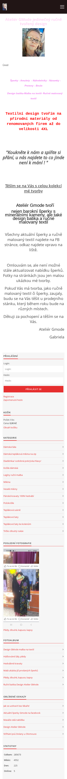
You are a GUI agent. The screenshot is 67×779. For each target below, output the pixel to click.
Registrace (8, 396)
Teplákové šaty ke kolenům (17, 524)
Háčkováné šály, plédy (14, 656)
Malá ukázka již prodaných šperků (20, 670)
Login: (6, 363)
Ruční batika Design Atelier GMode (20, 684)
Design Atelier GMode (14, 726)
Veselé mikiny (10, 489)
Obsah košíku (10, 427)
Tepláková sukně (11, 510)
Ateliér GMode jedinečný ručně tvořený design (33, 21)
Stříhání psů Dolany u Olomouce (19, 733)
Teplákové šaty (11, 517)
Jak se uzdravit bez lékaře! (16, 705)
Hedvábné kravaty (12, 663)
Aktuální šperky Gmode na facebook (21, 712)
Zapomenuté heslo (13, 399)
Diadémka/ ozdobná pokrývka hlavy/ (22, 460)
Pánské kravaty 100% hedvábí (18, 496)
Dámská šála (9, 446)
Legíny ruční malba (13, 474)
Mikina (6, 481)
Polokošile (8, 503)
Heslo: (6, 375)
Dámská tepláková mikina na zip (19, 453)
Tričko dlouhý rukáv (13, 531)
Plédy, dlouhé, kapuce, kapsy (18, 630)
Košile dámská (10, 467)
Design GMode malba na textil (18, 649)
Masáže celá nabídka (13, 719)
